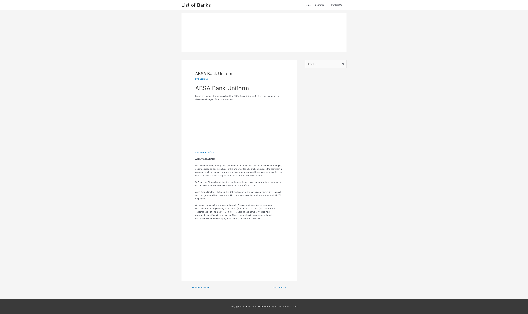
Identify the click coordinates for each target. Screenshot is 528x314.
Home (308, 5)
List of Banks (196, 5)
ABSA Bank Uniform (205, 152)
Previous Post (200, 287)
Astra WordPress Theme (286, 306)
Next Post (280, 287)
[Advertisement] (264, 32)
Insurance (319, 5)
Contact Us (336, 5)
